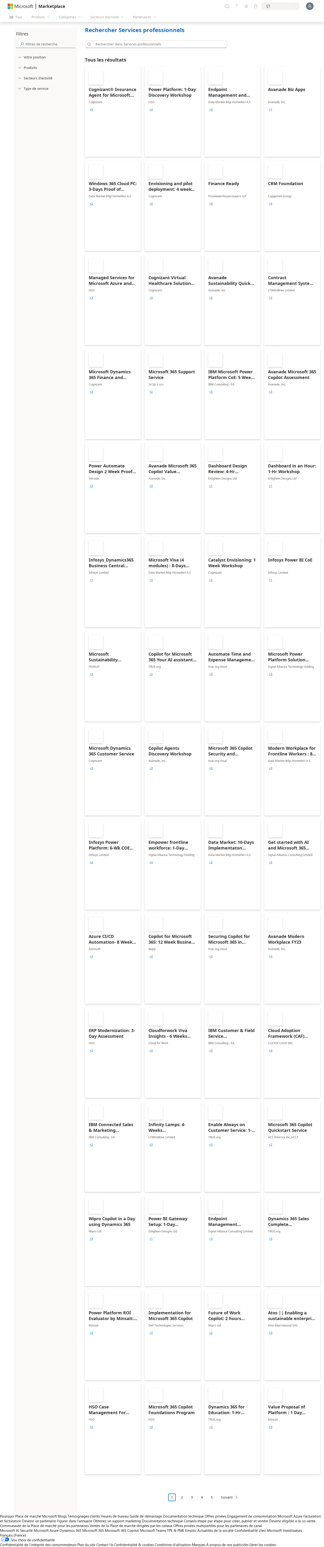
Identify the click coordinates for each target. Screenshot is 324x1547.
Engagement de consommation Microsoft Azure (265, 1516)
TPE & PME (175, 1530)
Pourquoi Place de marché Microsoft (28, 1516)
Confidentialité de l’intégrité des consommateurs (38, 1544)
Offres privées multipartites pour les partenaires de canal (217, 1525)
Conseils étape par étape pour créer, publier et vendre (226, 1520)
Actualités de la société (215, 1530)
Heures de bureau (115, 1516)
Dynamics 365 (70, 1530)
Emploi (190, 1530)
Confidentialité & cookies (134, 1544)
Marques (198, 1544)
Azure (54, 1530)
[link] (113, 112)
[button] (88, 44)
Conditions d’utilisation (173, 1544)
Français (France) (13, 1535)
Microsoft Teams (153, 1530)
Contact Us (104, 1544)
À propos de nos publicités (227, 1544)
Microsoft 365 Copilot (122, 1530)
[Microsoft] (20, 6)
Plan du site (86, 1544)
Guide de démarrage (146, 1516)
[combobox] (157, 44)
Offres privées (215, 1516)
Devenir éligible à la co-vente (292, 1520)
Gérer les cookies (262, 1544)
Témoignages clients (84, 1516)
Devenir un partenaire (39, 1520)
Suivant (227, 1497)
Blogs (62, 1516)
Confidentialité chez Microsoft (258, 1530)
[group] (91, 109)
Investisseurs (292, 1530)
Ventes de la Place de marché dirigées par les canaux (131, 1525)
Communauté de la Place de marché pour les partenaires (44, 1525)
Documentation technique (183, 1516)
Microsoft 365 (93, 1530)
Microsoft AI (9, 1530)
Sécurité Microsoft (34, 1530)
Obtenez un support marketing (117, 1520)
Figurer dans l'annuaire (74, 1520)
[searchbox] (50, 44)
